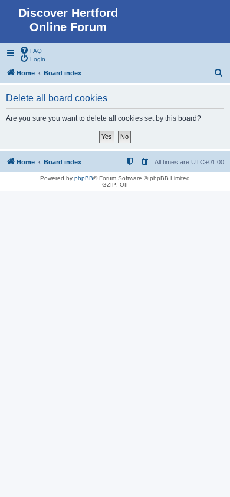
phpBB (83, 178)
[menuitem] (30, 50)
